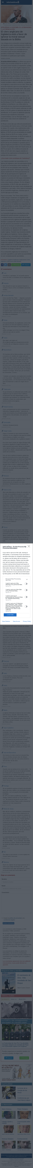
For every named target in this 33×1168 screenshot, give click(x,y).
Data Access (16, 621)
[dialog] (16, 584)
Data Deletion (6, 621)
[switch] (25, 584)
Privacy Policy (27, 621)
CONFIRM (10, 614)
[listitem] (16, 579)
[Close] (29, 547)
